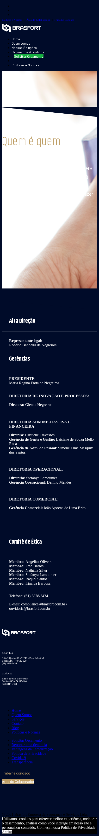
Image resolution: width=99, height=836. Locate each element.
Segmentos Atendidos (28, 52)
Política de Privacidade (29, 753)
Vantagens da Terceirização (32, 749)
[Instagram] (28, 791)
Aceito (7, 832)
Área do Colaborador (38, 19)
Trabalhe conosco (16, 773)
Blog (15, 728)
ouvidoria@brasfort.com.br (29, 608)
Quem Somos (22, 715)
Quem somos (21, 43)
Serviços (18, 719)
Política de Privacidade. (78, 827)
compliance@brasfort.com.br (43, 604)
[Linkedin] (40, 791)
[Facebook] (16, 791)
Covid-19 (19, 758)
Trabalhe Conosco (64, 19)
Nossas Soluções (24, 48)
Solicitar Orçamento (27, 740)
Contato (18, 723)
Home (16, 39)
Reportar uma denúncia (29, 745)
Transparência (22, 762)
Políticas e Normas (12, 19)
